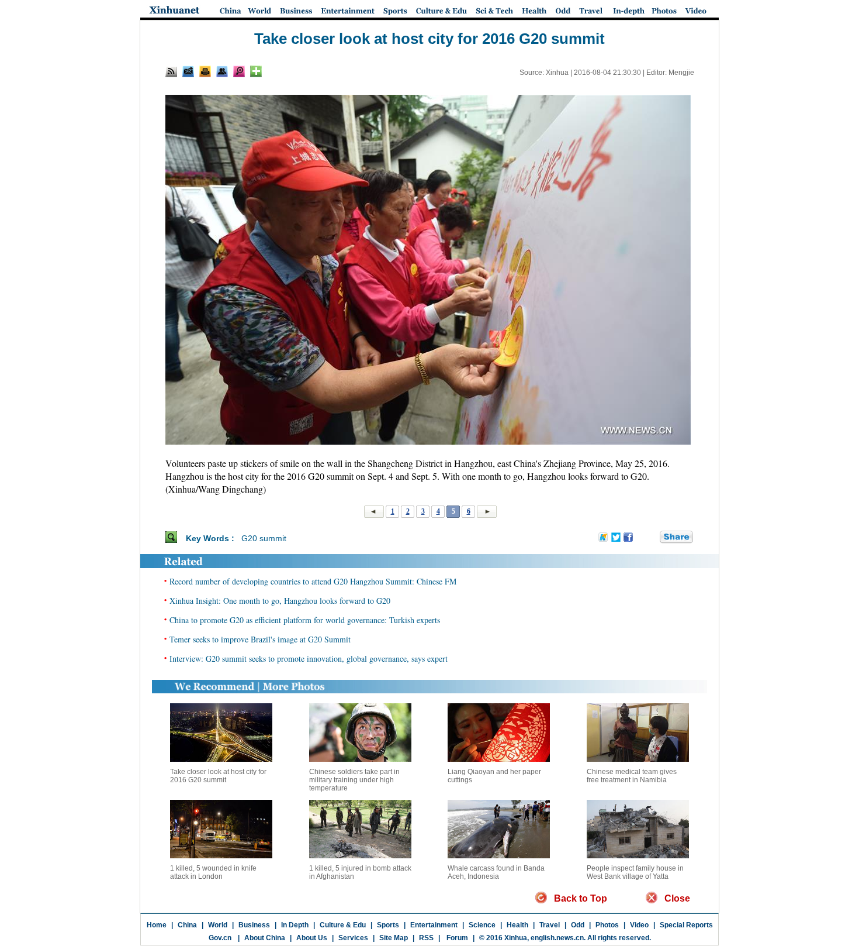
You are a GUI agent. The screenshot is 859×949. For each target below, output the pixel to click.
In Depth (295, 925)
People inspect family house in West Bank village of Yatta (635, 872)
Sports (388, 925)
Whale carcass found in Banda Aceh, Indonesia (496, 872)
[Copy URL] (222, 71)
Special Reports (686, 925)
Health (517, 925)
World (217, 925)
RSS (426, 938)
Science (482, 925)
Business (254, 925)
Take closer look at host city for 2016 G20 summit (218, 776)
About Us (311, 938)
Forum (456, 938)
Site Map (393, 938)
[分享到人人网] (651, 538)
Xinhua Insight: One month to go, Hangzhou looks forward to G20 (279, 600)
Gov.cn (220, 938)
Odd (577, 925)
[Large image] (239, 71)
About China (264, 938)
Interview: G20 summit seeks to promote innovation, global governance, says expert (308, 658)
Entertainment (434, 925)
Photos (607, 925)
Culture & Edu (343, 925)
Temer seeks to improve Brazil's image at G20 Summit (260, 639)
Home (157, 925)
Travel (549, 925)
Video (639, 925)
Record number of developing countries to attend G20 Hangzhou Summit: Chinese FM (312, 581)
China (187, 925)
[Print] (205, 71)
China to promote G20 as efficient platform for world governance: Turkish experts (304, 619)
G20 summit (263, 538)
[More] (256, 71)
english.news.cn (557, 938)
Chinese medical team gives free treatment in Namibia (632, 776)
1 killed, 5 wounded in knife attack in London (213, 872)
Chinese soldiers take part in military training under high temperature (354, 780)
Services (353, 938)
